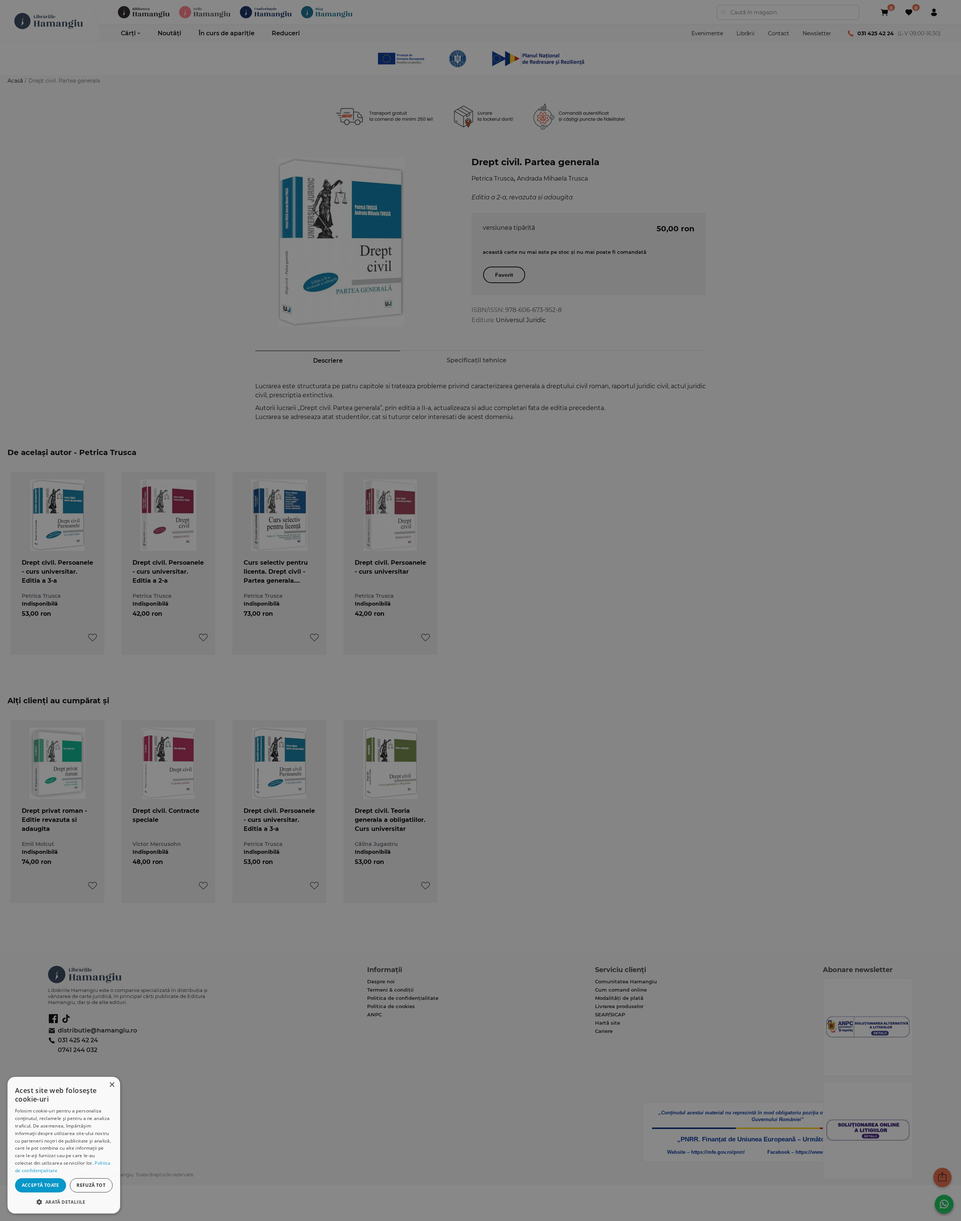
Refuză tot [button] (91, 1185)
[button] (64, 1201)
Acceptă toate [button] (40, 1185)
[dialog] (64, 1145)
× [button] (111, 1085)
